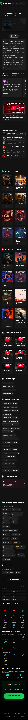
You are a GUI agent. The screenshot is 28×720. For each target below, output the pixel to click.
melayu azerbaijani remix (10, 460)
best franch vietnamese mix (10, 407)
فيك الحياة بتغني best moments (11, 470)
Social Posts (17, 713)
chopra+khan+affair (8, 431)
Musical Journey (6, 713)
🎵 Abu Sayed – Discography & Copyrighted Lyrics (13, 591)
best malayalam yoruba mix (10, 442)
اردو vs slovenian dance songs (11, 424)
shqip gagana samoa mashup (11, 438)
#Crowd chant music (8, 383)
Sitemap (22, 716)
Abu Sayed (6, 3)
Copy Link (15, 35)
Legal (15, 716)
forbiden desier (7, 414)
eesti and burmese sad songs (11, 421)
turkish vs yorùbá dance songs (11, 410)
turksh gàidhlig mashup (9, 467)
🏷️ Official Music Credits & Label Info (10, 596)
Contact (8, 716)
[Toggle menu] (16, 3)
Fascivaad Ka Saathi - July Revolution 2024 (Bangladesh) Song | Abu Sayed (13, 116)
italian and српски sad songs (10, 417)
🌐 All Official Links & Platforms (9, 599)
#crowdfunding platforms (9, 390)
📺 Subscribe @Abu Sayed (14, 696)
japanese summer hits (9, 435)
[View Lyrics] (23, 134)
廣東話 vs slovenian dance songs (11, 453)
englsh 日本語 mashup (9, 463)
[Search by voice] (27, 4)
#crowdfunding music (8, 386)
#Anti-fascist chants (8, 393)
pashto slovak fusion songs (10, 403)
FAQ (24, 713)
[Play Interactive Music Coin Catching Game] (13, 3)
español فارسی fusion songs (10, 449)
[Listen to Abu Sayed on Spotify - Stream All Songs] (10, 3)
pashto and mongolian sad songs (11, 428)
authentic (6, 445)
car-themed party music (9, 456)
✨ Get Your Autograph (14, 579)
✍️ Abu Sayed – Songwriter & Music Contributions (13, 593)
